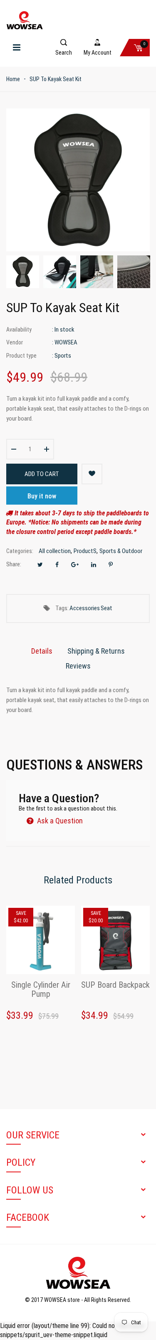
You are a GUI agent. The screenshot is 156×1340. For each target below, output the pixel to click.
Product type (21, 355)
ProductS (85, 551)
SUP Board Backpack (115, 985)
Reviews (78, 666)
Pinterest (111, 565)
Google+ (75, 565)
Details (41, 651)
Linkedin (93, 565)
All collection (55, 551)
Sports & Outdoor (120, 551)
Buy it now (41, 496)
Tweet (40, 565)
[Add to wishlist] (92, 474)
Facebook (57, 565)
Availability (19, 329)
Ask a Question (59, 820)
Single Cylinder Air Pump (40, 989)
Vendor (14, 342)
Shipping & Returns (96, 651)
